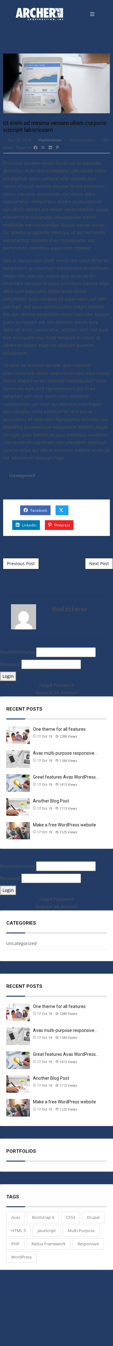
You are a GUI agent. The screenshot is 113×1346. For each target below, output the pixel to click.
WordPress (21, 1257)
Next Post (99, 563)
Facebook (38, 510)
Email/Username (18, 652)
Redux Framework (48, 1244)
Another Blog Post (51, 800)
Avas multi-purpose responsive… (65, 753)
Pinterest (61, 525)
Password (10, 664)
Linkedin (28, 525)
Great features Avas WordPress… (66, 777)
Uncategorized (22, 475)
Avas (15, 1217)
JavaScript (47, 1230)
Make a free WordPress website (64, 824)
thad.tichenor (50, 140)
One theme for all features (59, 729)
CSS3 (70, 1217)
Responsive (88, 1244)
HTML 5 (18, 1230)
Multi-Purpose (81, 1230)
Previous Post (21, 563)
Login (8, 676)
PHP (15, 1244)
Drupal (93, 1217)
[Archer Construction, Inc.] (39, 14)
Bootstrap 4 (43, 1217)
